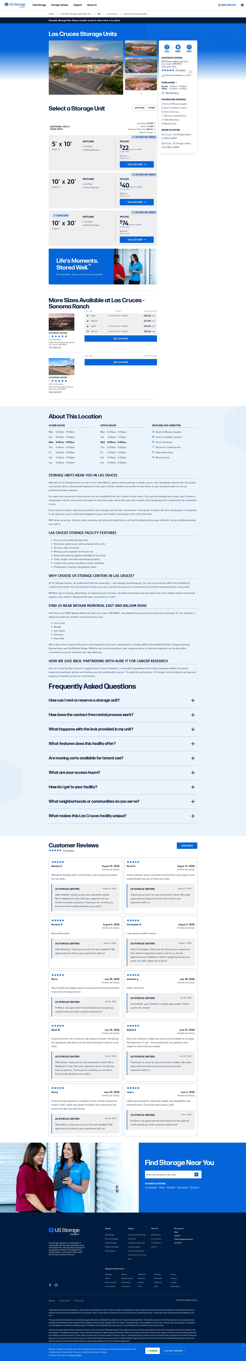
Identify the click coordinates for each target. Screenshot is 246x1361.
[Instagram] (56, 1286)
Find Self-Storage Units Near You (76, 13)
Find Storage (39, 5)
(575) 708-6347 (55, 347)
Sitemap (52, 1301)
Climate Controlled (112, 1247)
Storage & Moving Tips (136, 1243)
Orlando (171, 1187)
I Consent (152, 1350)
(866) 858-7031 (228, 5)
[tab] (123, 700)
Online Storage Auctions (183, 1239)
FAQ (129, 1259)
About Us (92, 5)
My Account (178, 1228)
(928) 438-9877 (55, 392)
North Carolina (110, 1282)
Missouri (174, 1278)
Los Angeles (151, 1187)
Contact (177, 1235)
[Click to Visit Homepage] (15, 5)
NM (99, 13)
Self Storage (109, 1235)
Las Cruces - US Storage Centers (176, 134)
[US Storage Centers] (67, 1232)
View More (187, 845)
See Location (121, 338)
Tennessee (182, 1187)
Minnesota (158, 1278)
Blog (176, 1232)
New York (157, 1282)
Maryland (141, 1278)
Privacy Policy (64, 1301)
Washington (175, 1286)
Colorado (157, 1274)
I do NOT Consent (173, 1350)
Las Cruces (112, 13)
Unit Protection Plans (136, 1251)
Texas (162, 1187)
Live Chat (177, 1243)
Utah (156, 1286)
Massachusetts (127, 1278)
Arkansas (108, 1274)
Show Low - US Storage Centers (176, 143)
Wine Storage (110, 1251)
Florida (173, 1274)
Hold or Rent (135, 164)
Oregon (173, 1282)
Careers (154, 1247)
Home (51, 13)
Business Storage (111, 1239)
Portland (194, 1187)
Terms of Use (79, 1301)
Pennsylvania (110, 1286)
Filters (151, 107)
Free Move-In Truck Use (137, 1255)
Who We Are (156, 1235)
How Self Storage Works (137, 1235)
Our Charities (156, 1239)
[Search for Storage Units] (196, 1174)
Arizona (124, 1274)
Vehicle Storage (110, 1243)
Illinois (107, 1278)
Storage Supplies (134, 1247)
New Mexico (126, 1282)
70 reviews (181, 70)
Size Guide (139, 107)
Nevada (141, 1282)
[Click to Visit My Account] (242, 5)
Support (78, 5)
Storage (108, 1228)
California (141, 1274)
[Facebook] (50, 1286)
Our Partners (156, 1243)
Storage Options (59, 5)
